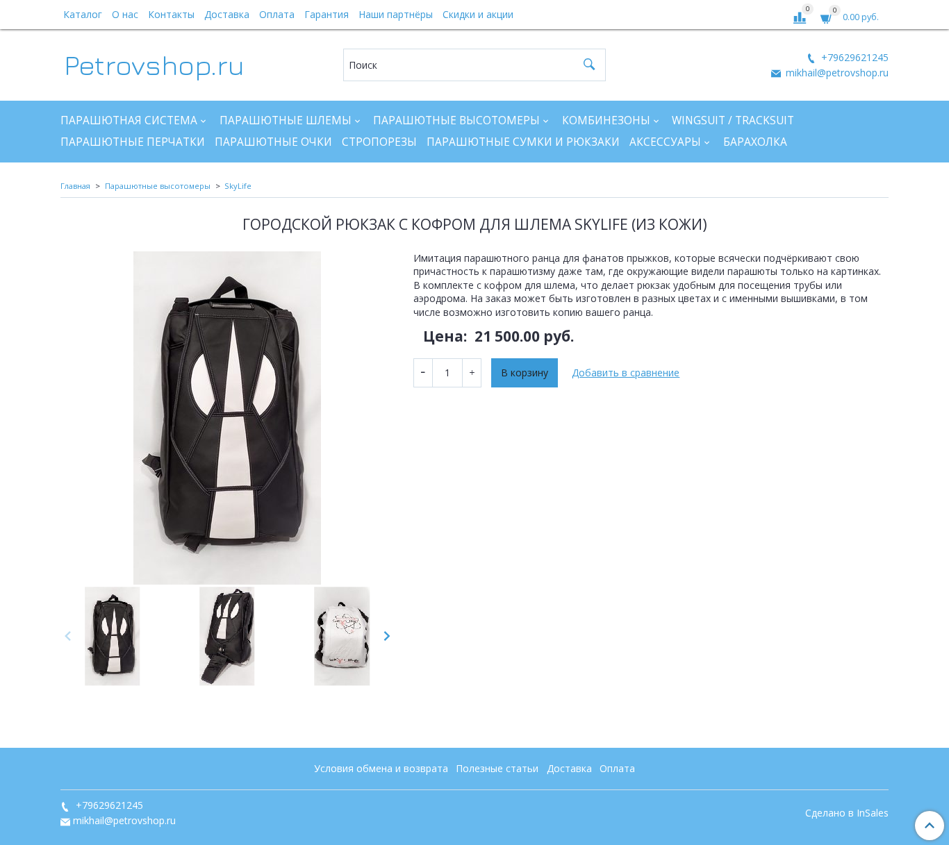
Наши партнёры (395, 14)
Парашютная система (128, 120)
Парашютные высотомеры (456, 120)
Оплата (277, 14)
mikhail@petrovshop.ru (836, 72)
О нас (125, 14)
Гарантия (326, 14)
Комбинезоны (606, 120)
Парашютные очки (273, 142)
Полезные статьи (497, 768)
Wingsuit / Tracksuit (733, 120)
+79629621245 (853, 57)
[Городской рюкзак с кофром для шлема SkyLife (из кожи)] (227, 418)
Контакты (171, 14)
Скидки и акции (478, 14)
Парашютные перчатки (132, 142)
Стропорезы (379, 142)
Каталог (82, 14)
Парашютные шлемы (286, 120)
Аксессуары (665, 142)
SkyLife (237, 186)
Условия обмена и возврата (381, 768)
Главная (75, 186)
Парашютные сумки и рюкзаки (523, 142)
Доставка (226, 14)
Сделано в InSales (847, 813)
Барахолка (755, 142)
